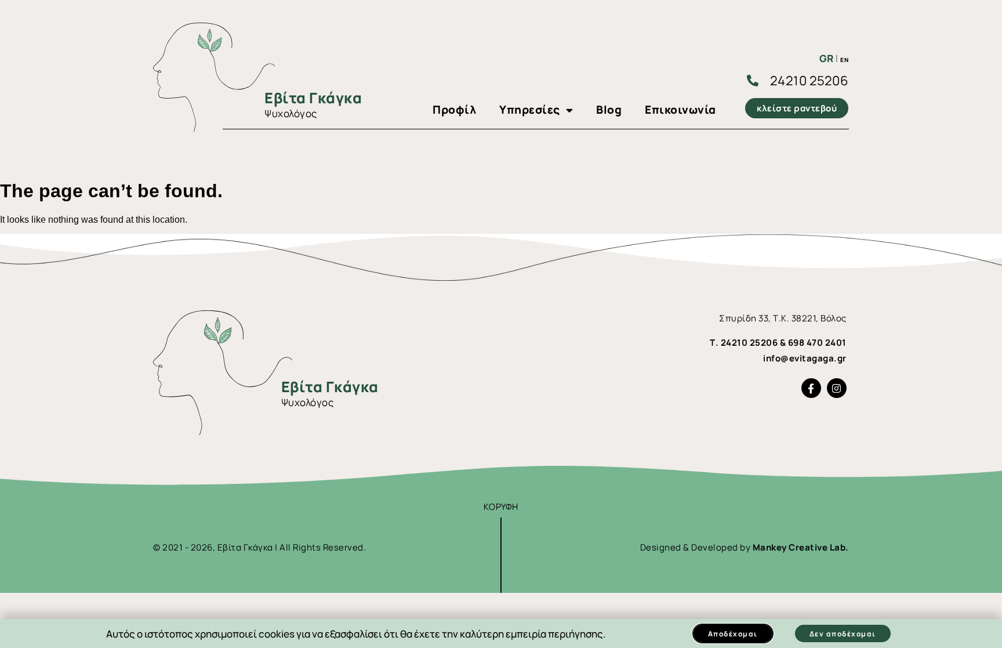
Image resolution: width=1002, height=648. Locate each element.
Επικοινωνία (680, 109)
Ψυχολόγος (290, 113)
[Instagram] (837, 388)
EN (844, 60)
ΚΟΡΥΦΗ (501, 507)
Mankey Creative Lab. (801, 547)
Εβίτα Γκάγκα (313, 98)
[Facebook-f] (811, 388)
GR (826, 58)
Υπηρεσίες (529, 109)
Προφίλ (454, 109)
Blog (609, 109)
